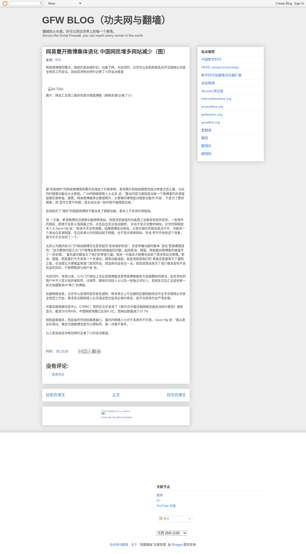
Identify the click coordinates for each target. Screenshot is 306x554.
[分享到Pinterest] (98, 351)
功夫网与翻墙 (118, 544)
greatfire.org (210, 122)
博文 (165, 518)
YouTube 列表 (166, 506)
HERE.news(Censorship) (220, 67)
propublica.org (212, 106)
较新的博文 (55, 395)
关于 (134, 544)
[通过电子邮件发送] (80, 351)
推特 (160, 495)
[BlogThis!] (85, 351)
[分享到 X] (89, 351)
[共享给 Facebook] (94, 351)
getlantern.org (212, 114)
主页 (116, 395)
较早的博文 (176, 395)
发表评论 (58, 374)
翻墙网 (206, 154)
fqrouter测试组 (212, 91)
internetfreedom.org (216, 99)
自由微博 (208, 83)
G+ (159, 500)
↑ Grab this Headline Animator (116, 417)
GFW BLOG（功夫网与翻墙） (106, 20)
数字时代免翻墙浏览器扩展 (221, 75)
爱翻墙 (206, 130)
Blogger (177, 544)
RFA (58, 60)
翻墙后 (206, 146)
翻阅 (204, 138)
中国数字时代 (211, 59)
